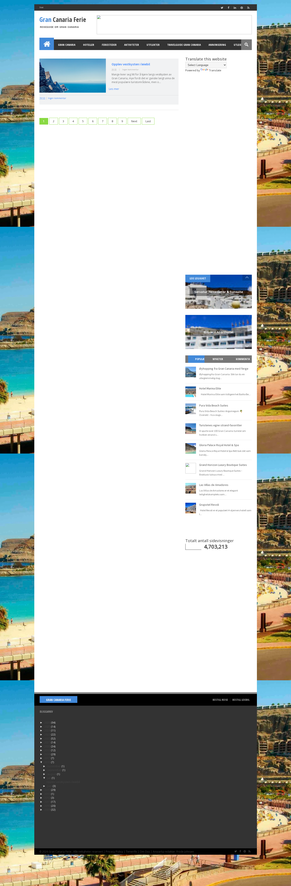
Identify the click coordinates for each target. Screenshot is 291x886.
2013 (47, 794)
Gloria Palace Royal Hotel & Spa (219, 445)
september (54, 770)
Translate (215, 70)
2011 (47, 802)
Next (134, 121)
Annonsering (217, 45)
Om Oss (145, 851)
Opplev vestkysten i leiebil (131, 64)
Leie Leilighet (198, 278)
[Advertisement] (109, 159)
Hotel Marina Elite (210, 388)
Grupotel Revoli (209, 505)
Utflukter (153, 45)
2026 (47, 722)
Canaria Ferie (62, 19)
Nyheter (218, 359)
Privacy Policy (114, 851)
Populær (198, 362)
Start (41, 7)
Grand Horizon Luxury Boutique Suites (223, 465)
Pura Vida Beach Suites (213, 405)
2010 (47, 806)
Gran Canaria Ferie (58, 700)
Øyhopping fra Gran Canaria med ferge (223, 368)
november (54, 766)
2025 (47, 726)
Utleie (237, 45)
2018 (47, 754)
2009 (47, 809)
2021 (47, 742)
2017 (47, 758)
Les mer (114, 89)
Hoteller (88, 45)
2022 (47, 738)
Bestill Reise (220, 700)
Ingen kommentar (130, 69)
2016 (47, 762)
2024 (47, 730)
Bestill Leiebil (240, 700)
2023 (47, 734)
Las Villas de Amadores (213, 485)
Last (148, 121)
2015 (47, 790)
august (52, 774)
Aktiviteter (131, 45)
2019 (47, 750)
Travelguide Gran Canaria (184, 45)
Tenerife (131, 851)
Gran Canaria (66, 45)
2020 (47, 746)
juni (50, 786)
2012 (47, 798)
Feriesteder (109, 45)
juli (49, 778)
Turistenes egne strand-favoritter (220, 425)
